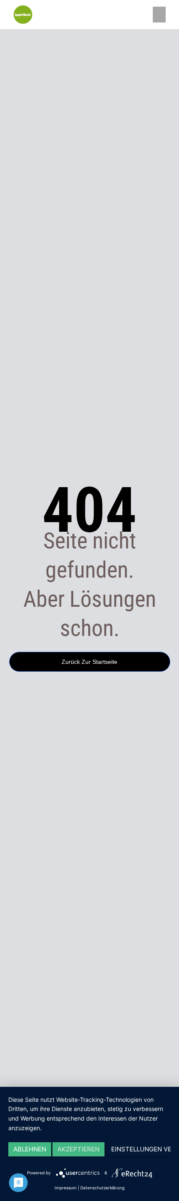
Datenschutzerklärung (102, 1187)
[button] (159, 14)
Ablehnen (29, 1149)
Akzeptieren (78, 1149)
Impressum (66, 1187)
